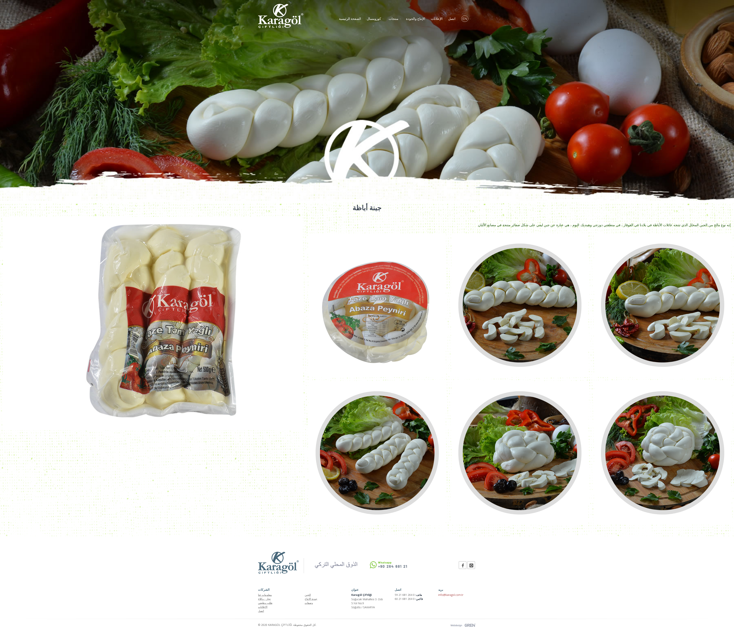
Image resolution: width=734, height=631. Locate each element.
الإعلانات (437, 19)
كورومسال (374, 19)
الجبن (308, 595)
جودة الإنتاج (311, 599)
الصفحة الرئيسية (350, 19)
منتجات (393, 19)
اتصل (452, 19)
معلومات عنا (265, 595)
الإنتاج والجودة (415, 19)
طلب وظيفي (265, 603)
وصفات (309, 603)
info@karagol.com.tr (450, 595)
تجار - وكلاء (264, 599)
